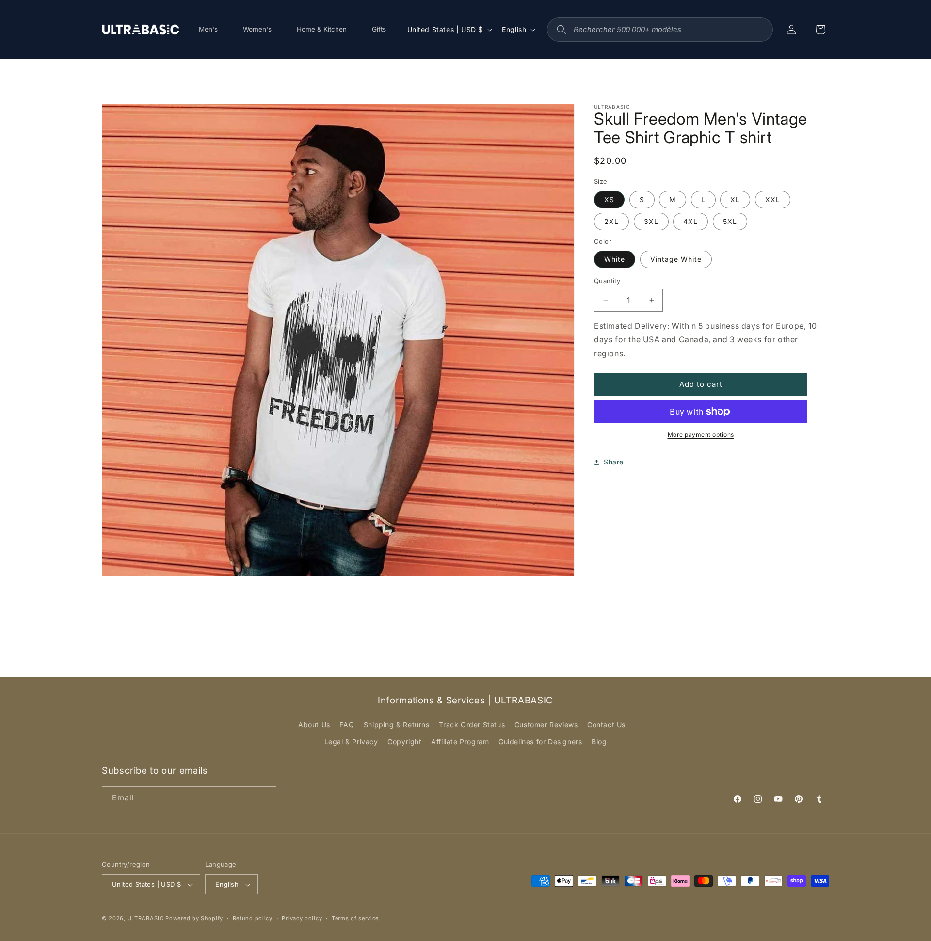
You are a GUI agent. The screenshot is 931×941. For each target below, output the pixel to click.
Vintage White (676, 259)
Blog (599, 742)
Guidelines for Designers (540, 742)
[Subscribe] (265, 797)
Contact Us (606, 724)
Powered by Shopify (194, 918)
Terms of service (355, 918)
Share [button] (614, 462)
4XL (690, 221)
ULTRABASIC (146, 918)
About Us (314, 724)
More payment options (701, 434)
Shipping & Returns (397, 724)
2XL (611, 221)
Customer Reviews (546, 724)
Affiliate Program (460, 742)
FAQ (346, 724)
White (614, 259)
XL (735, 199)
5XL (730, 221)
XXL (772, 199)
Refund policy (253, 918)
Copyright (404, 742)
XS (609, 199)
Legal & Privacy (351, 742)
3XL (651, 221)
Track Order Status (472, 724)
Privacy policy (302, 918)
